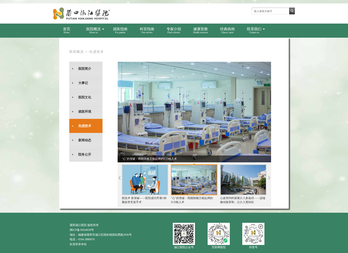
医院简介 (84, 68)
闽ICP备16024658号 (82, 229)
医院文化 (84, 97)
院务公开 (84, 154)
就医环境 (84, 111)
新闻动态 (84, 140)
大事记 (83, 83)
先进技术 (84, 126)
